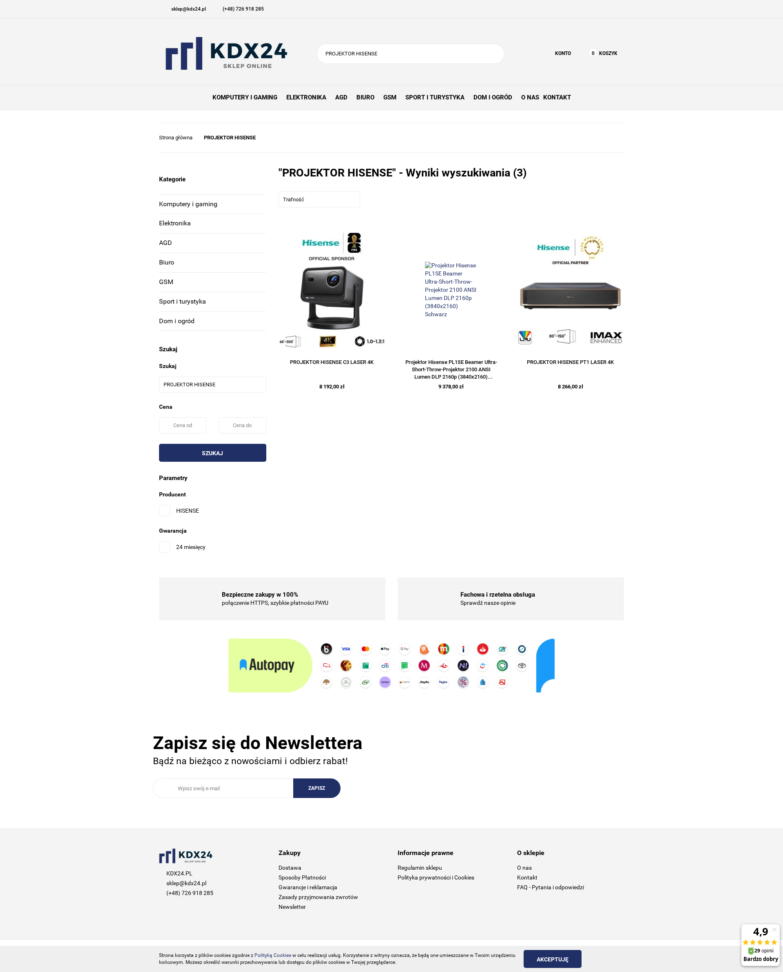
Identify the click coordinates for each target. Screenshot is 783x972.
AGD (165, 243)
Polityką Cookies (272, 955)
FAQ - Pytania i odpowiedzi (550, 887)
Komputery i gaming (188, 204)
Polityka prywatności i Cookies (436, 877)
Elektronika (175, 223)
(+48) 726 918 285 (189, 893)
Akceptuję (552, 959)
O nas (524, 867)
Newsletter (292, 907)
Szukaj (212, 453)
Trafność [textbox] (293, 199)
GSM (166, 282)
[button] (332, 853)
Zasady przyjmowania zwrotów (318, 897)
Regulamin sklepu (420, 867)
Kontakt (527, 877)
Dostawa (290, 867)
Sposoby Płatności (302, 877)
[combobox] (319, 199)
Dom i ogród (177, 321)
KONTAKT (557, 97)
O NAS (530, 97)
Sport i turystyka (182, 301)
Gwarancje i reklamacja (308, 887)
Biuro (166, 262)
